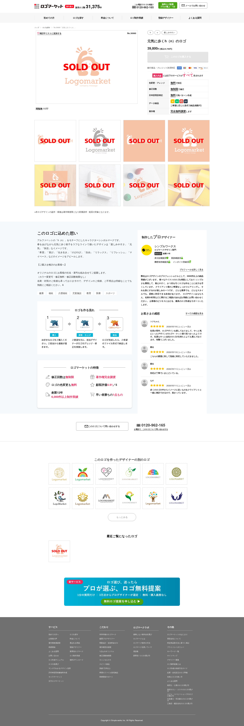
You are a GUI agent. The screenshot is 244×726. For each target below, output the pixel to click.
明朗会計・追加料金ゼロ (108, 643)
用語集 (135, 651)
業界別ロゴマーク (76, 651)
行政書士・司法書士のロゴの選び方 (180, 699)
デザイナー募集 (173, 659)
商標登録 (52, 647)
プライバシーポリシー (175, 647)
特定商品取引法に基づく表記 (178, 643)
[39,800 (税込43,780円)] (59, 551)
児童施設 (76, 293)
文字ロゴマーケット (56, 681)
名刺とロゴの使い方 (174, 676)
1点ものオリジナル (106, 651)
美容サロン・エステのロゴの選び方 (180, 690)
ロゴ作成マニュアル (56, 659)
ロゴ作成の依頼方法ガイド (177, 668)
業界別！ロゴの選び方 (141, 655)
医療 (98, 293)
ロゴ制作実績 (75, 655)
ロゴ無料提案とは (174, 664)
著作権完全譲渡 (105, 647)
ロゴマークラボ (141, 627)
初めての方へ (54, 634)
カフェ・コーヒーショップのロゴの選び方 (180, 695)
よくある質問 (54, 651)
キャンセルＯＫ (105, 659)
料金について (75, 638)
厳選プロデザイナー (107, 638)
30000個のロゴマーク (107, 634)
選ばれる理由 (75, 643)
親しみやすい (169, 32)
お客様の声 (53, 638)
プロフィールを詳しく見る (191, 269)
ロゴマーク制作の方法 (141, 643)
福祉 (51, 293)
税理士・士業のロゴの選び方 (178, 685)
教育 (89, 293)
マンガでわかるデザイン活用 (60, 668)
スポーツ (110, 293)
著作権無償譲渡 (54, 643)
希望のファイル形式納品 (108, 672)
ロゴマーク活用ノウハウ (142, 647)
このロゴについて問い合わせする (104, 426)
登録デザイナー (76, 647)
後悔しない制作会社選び (142, 634)
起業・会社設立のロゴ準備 (177, 672)
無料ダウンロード (76, 659)
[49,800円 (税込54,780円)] (59, 498)
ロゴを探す (46, 27)
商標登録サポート (106, 676)
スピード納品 (104, 664)
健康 (41, 293)
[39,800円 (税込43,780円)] (59, 474)
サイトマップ (172, 655)
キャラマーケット (55, 676)
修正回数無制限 (105, 655)
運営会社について (174, 638)
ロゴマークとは (139, 638)
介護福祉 (62, 293)
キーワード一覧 (173, 651)
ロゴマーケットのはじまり (177, 634)
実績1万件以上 (105, 668)
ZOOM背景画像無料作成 (58, 672)
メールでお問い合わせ (195, 5)
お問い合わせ (54, 655)
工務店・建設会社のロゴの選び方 (180, 703)
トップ (36, 27)
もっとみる (122, 517)
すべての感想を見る (194, 313)
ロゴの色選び (54, 664)
